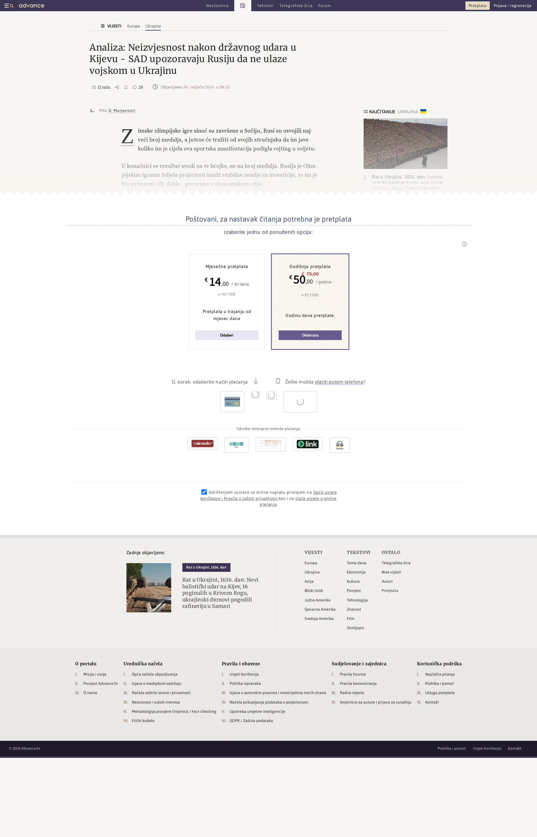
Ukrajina (312, 572)
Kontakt (432, 702)
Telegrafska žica (396, 563)
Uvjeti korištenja (244, 674)
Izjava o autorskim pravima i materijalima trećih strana (278, 692)
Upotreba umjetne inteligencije (257, 711)
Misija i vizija (94, 674)
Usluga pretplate (440, 692)
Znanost (354, 609)
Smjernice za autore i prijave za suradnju (375, 702)
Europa (311, 563)
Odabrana (310, 335)
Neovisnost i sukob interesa (156, 702)
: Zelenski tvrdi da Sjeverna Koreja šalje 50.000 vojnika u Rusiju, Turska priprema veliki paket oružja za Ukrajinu (407, 185)
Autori (387, 581)
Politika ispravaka (245, 683)
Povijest (354, 590)
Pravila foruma (353, 674)
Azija (309, 581)
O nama (90, 692)
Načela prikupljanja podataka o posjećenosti (269, 702)
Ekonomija (356, 572)
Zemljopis (355, 628)
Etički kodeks (143, 720)
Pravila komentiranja (358, 683)
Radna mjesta (352, 692)
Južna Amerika (318, 600)
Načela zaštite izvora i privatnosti (161, 692)
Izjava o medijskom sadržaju (157, 683)
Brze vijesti (391, 572)
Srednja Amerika (319, 618)
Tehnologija (357, 600)
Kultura (353, 581)
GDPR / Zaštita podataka (251, 720)
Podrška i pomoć (439, 683)
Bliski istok (314, 590)
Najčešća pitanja (440, 674)
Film (350, 618)
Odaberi (227, 335)
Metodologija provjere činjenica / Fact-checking (174, 711)
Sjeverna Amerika (320, 609)
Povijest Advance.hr (100, 683)
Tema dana (356, 563)
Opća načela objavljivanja (155, 674)
